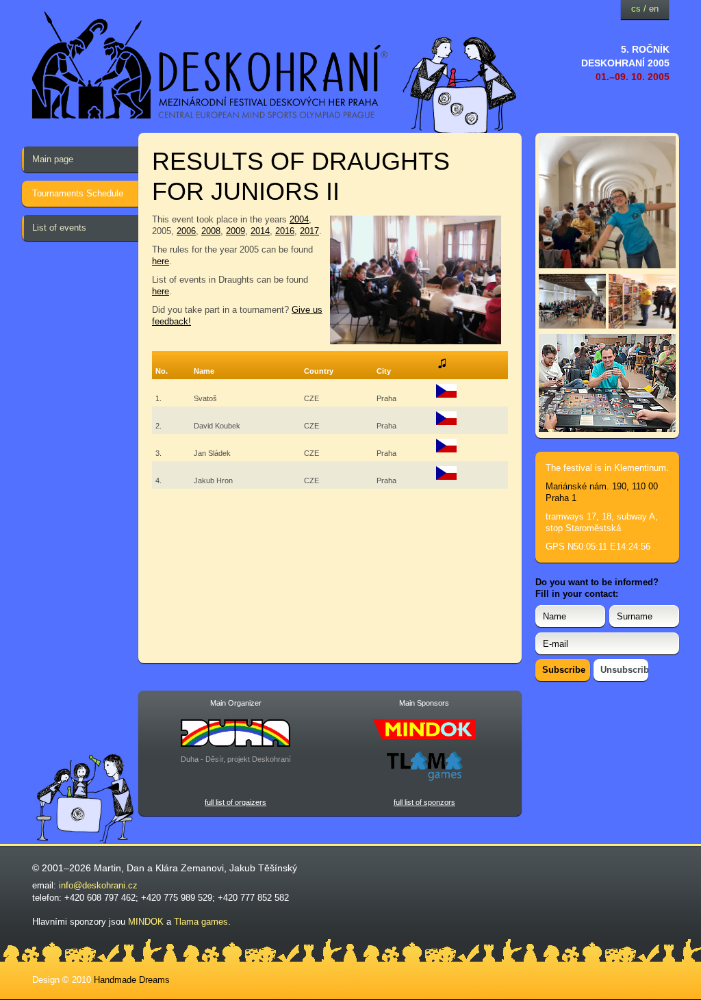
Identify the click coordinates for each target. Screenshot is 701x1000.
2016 (284, 231)
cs (636, 8)
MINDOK (146, 921)
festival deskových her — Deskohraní (210, 65)
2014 (260, 231)
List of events (59, 227)
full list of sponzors (424, 802)
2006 (186, 231)
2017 (309, 231)
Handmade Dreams (132, 980)
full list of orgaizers (235, 802)
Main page (52, 159)
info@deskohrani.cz (98, 885)
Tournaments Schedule (77, 193)
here (160, 261)
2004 (299, 219)
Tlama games (201, 921)
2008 (210, 231)
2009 (235, 231)
